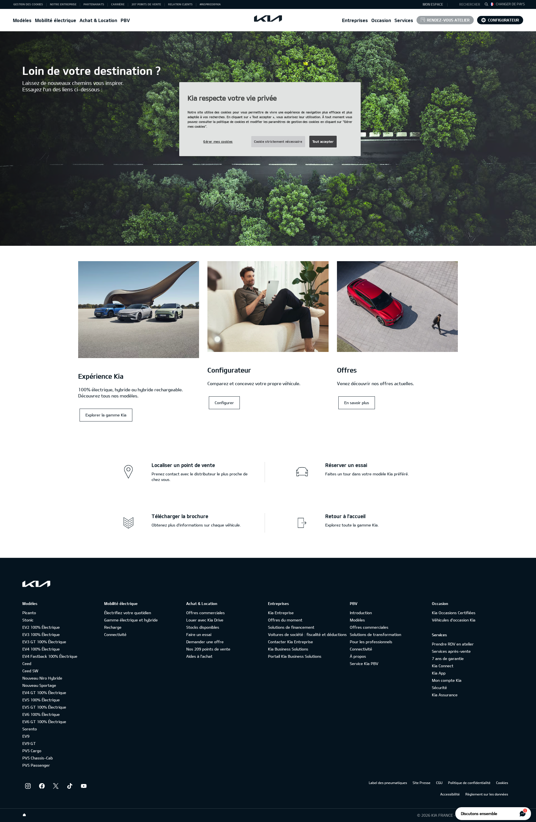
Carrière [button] (118, 4)
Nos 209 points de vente (208, 649)
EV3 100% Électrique (41, 634)
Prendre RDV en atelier (453, 644)
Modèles (22, 20)
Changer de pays (510, 4)
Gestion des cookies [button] (28, 4)
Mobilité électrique (55, 20)
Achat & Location (98, 20)
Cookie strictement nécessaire (278, 141)
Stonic (28, 620)
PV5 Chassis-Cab (37, 758)
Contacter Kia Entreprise (290, 641)
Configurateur (503, 20)
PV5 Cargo (31, 750)
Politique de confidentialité (469, 783)
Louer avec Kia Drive (204, 620)
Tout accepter (323, 141)
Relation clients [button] (180, 4)
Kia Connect (442, 665)
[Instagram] (28, 786)
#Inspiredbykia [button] (210, 4)
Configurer (224, 402)
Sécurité (439, 687)
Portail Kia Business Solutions (294, 656)
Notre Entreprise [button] (63, 4)
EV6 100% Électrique (41, 714)
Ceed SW (30, 670)
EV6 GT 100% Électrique (44, 721)
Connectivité (115, 634)
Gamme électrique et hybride (131, 620)
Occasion (381, 20)
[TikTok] (69, 786)
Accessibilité (450, 794)
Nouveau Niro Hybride (42, 678)
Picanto (29, 612)
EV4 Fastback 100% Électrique (49, 656)
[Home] (24, 815)
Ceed (26, 663)
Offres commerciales (205, 612)
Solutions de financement (291, 627)
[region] (270, 119)
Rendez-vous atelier (448, 20)
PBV (125, 20)
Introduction (361, 612)
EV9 (25, 736)
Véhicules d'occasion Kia (453, 620)
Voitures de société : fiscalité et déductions (307, 634)
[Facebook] (41, 786)
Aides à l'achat (199, 656)
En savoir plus (356, 402)
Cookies (502, 783)
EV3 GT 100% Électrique (44, 641)
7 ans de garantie (448, 658)
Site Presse (421, 783)
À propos (358, 656)
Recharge (112, 627)
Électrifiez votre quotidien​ (127, 612)
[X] (55, 786)
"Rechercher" (488, 5)
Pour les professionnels (371, 641)
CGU (439, 783)
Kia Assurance (445, 694)
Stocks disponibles (202, 627)
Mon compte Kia (446, 680)
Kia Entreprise (281, 612)
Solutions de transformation (375, 634)
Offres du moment (285, 620)
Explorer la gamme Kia (105, 415)
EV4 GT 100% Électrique (44, 692)
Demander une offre (205, 641)
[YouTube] (83, 786)
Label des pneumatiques (388, 783)
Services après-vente (451, 651)
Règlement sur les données (486, 794)
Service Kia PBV (364, 663)
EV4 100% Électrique (41, 649)
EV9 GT (29, 743)
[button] (467, 4)
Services (403, 20)
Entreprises (355, 20)
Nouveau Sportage (39, 685)
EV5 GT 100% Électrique (44, 707)
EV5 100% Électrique (41, 699)
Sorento (29, 728)
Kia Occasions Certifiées (453, 612)
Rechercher (469, 4)
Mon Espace (433, 4)
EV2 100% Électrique (41, 627)
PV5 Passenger (36, 765)
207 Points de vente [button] (146, 4)
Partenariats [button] (93, 4)
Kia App (439, 673)
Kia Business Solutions (288, 649)
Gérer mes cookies (218, 141)
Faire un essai (198, 634)
